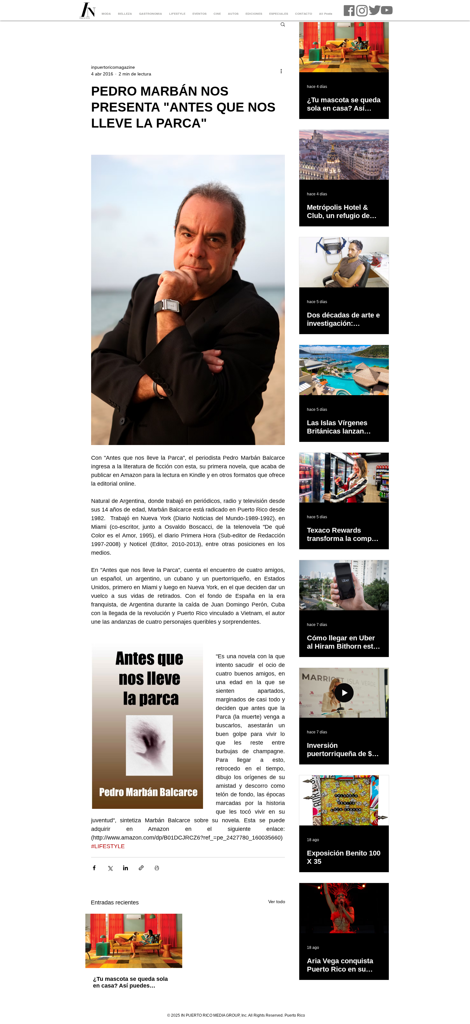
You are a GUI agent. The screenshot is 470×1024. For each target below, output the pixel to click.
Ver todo (276, 901)
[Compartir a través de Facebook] (94, 868)
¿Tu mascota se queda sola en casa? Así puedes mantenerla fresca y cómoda (132, 982)
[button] (283, 24)
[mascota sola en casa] (133, 941)
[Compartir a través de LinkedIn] (125, 868)
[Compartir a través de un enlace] (141, 868)
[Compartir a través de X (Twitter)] (110, 868)
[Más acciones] (281, 70)
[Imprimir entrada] (157, 868)
